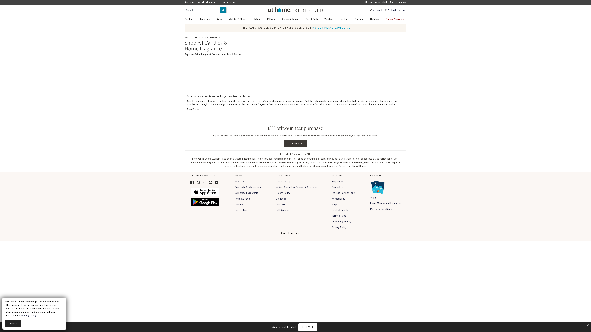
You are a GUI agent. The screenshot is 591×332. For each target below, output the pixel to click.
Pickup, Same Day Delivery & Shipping (296, 187)
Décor (187, 38)
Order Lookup (283, 181)
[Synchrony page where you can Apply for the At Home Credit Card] (377, 186)
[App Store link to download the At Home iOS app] (205, 191)
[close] (62, 302)
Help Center (338, 181)
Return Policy (283, 193)
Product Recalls (340, 210)
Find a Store (241, 210)
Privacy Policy (339, 227)
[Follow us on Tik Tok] (198, 182)
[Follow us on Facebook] (192, 182)
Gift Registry (282, 210)
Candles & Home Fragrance (207, 38)
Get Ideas (281, 199)
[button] (295, 9)
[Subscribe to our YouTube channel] (217, 182)
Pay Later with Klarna (381, 209)
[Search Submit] (223, 10)
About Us (240, 181)
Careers (239, 204)
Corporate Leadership (246, 193)
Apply (373, 197)
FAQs (334, 204)
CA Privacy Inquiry (341, 221)
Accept (13, 323)
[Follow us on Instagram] (204, 182)
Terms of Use (339, 216)
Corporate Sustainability (248, 187)
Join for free (295, 143)
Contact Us (338, 187)
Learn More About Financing (385, 203)
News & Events (243, 199)
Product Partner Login (344, 193)
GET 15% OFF (308, 327)
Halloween (209, 2)
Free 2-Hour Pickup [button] (226, 2)
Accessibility (338, 199)
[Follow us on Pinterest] (210, 182)
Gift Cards (281, 204)
